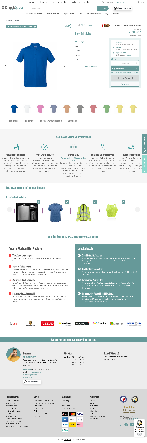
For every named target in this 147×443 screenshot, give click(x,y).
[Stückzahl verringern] (113, 63)
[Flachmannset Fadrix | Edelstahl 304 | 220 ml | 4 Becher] (27, 212)
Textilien (9, 413)
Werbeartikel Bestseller (94, 13)
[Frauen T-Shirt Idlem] (112, 212)
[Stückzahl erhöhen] (136, 63)
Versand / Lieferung (41, 413)
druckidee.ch (27, 377)
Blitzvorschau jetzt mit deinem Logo (23, 27)
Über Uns (93, 403)
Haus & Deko (10, 403)
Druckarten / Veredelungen (43, 401)
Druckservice (38, 408)
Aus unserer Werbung (53, 13)
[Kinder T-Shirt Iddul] (55, 212)
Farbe (77, 47)
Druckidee (67, 440)
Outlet (81, 13)
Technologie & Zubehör (14, 419)
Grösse (77, 55)
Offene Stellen (94, 411)
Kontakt (37, 416)
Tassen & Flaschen (13, 401)
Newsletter (93, 408)
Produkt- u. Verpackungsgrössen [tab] (51, 120)
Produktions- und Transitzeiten (45, 403)
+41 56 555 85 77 (35, 372)
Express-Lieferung (69, 13)
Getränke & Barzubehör (14, 411)
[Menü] (143, 420)
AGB (91, 413)
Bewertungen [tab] (72, 120)
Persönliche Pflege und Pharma (17, 426)
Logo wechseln (144, 162)
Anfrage (128, 55)
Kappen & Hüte (11, 406)
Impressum (94, 419)
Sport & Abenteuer (12, 408)
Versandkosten (132, 72)
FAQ (35, 411)
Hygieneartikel (11, 416)
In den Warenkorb (126, 77)
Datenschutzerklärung (98, 416)
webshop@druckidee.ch (31, 375)
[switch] (139, 434)
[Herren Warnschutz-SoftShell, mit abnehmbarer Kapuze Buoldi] (83, 212)
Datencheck (38, 406)
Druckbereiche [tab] (29, 120)
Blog (106, 13)
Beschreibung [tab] (13, 120)
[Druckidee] (12, 7)
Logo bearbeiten (144, 143)
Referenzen (116, 13)
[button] (5, 66)
